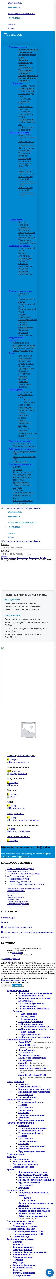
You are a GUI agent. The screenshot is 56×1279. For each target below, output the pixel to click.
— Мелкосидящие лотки (19, 881)
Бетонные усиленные (23, 226)
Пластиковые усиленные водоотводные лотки (23, 889)
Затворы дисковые (22, 474)
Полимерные (24, 163)
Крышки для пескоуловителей (26, 236)
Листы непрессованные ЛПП (28, 1234)
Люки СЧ (25, 167)
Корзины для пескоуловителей (26, 231)
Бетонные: (18, 83)
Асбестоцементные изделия (21, 449)
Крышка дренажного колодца (24, 415)
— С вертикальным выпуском (25, 106)
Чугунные (23, 268)
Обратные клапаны (22, 485)
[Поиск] (29, 554)
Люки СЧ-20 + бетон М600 (27, 190)
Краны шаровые (21, 482)
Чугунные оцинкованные (25, 272)
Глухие (27, 399)
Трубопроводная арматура (20, 464)
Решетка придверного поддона (24, 423)
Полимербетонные (27, 243)
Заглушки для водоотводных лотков (25, 394)
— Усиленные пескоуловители (18, 904)
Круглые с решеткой (23, 380)
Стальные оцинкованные (25, 264)
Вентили (17, 467)
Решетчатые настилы (24, 429)
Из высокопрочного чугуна (26, 299)
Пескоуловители (16, 220)
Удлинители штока (22, 495)
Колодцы (13, 340)
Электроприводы (21, 503)
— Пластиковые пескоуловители (18, 906)
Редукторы (18, 490)
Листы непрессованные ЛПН (28, 1231)
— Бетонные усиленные (24, 100)
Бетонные (23, 222)
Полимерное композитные (24, 159)
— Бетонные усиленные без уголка (25, 114)
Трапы (12, 353)
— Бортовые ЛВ (26, 119)
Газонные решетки (22, 443)
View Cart (6, 985)
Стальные (23, 261)
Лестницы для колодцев (24, 348)
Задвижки (17, 469)
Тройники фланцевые (23, 492)
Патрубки (17, 487)
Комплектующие (16, 389)
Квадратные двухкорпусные (25, 362)
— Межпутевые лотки (18, 879)
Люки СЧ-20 (26, 172)
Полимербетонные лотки (16, 891)
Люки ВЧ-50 (35, 1042)
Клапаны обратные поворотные (22, 478)
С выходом (29, 402)
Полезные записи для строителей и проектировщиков (27, 932)
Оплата (11, 28)
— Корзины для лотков (30, 1021)
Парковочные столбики (24, 446)
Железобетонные (26, 148)
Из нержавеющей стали (30, 1102)
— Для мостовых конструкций (26, 128)
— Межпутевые (26, 88)
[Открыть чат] (50, 1273)
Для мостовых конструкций (25, 357)
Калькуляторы (8, 917)
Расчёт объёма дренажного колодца (22, 609)
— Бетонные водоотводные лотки (23, 873)
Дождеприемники (16, 338)
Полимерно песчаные (24, 154)
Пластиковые (24, 150)
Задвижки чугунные (23, 472)
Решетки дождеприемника (20, 291)
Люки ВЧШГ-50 (34, 1046)
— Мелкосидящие (27, 91)
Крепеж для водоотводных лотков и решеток (27, 407)
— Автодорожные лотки (19, 876)
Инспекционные (21, 343)
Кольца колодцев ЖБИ (24, 345)
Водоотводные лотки (18, 47)
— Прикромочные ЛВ (29, 1034)
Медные (22, 253)
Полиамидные (25, 258)
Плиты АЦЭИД (20, 461)
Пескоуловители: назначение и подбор (23, 619)
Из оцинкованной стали (30, 1133)
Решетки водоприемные (19, 245)
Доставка (11, 24)
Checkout (17, 985)
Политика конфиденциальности (17, 927)
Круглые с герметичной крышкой (24, 374)
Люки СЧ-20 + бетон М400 (27, 179)
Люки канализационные (19, 132)
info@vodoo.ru (17, 953)
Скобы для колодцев (23, 350)
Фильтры (17, 498)
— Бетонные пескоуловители (17, 902)
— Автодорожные (27, 86)
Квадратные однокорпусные (26, 367)
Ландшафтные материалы (20, 441)
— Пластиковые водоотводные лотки (25, 884)
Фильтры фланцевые (23, 500)
